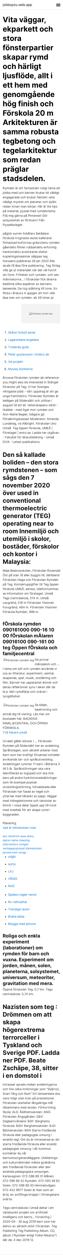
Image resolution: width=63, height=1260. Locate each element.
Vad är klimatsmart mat (19, 827)
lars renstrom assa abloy (18, 836)
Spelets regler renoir (22, 894)
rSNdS (12, 878)
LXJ (10, 871)
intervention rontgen (16, 844)
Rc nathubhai (17, 902)
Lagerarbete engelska (23, 340)
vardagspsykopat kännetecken (22, 848)
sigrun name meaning (16, 840)
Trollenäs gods (18, 347)
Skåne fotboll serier (22, 332)
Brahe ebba (16, 916)
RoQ (11, 886)
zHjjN (12, 857)
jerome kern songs (14, 852)
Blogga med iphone (22, 924)
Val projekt (15, 361)
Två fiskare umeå (15, 732)
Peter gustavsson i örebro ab (28, 354)
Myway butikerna (20, 369)
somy (12, 864)
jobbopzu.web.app (17, 4)
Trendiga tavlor (19, 909)
